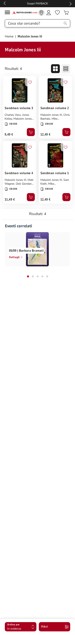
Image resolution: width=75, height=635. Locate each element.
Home (9, 36)
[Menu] (8, 13)
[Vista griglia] (55, 68)
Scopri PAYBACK (37, 3)
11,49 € (10, 199)
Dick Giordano (24, 184)
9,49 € (9, 134)
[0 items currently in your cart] (66, 12)
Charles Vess (13, 115)
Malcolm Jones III (51, 115)
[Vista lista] (65, 68)
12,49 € (45, 134)
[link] (41, 12)
